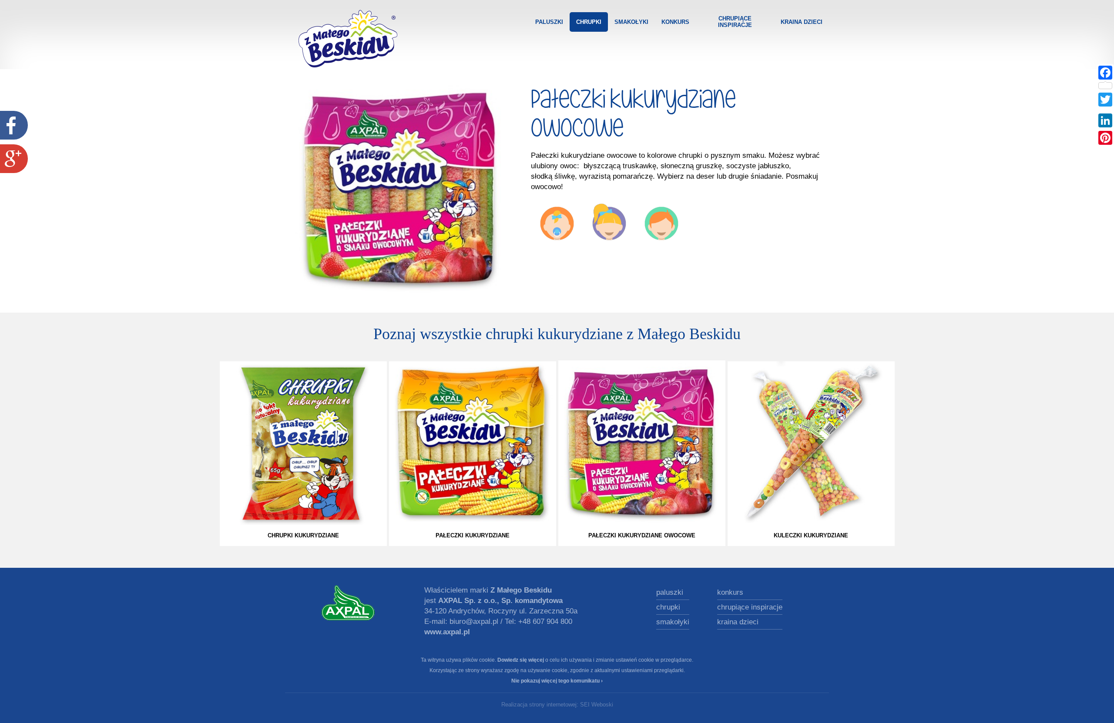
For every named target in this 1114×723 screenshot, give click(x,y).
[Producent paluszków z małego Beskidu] (348, 602)
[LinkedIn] (1105, 120)
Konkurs (675, 22)
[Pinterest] (1105, 138)
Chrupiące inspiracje (735, 21)
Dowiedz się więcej (520, 660)
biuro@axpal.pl (474, 621)
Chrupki (588, 22)
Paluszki (549, 22)
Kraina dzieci (801, 22)
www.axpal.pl (447, 632)
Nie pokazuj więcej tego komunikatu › (557, 681)
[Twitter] (1105, 99)
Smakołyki (631, 22)
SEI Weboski (596, 704)
